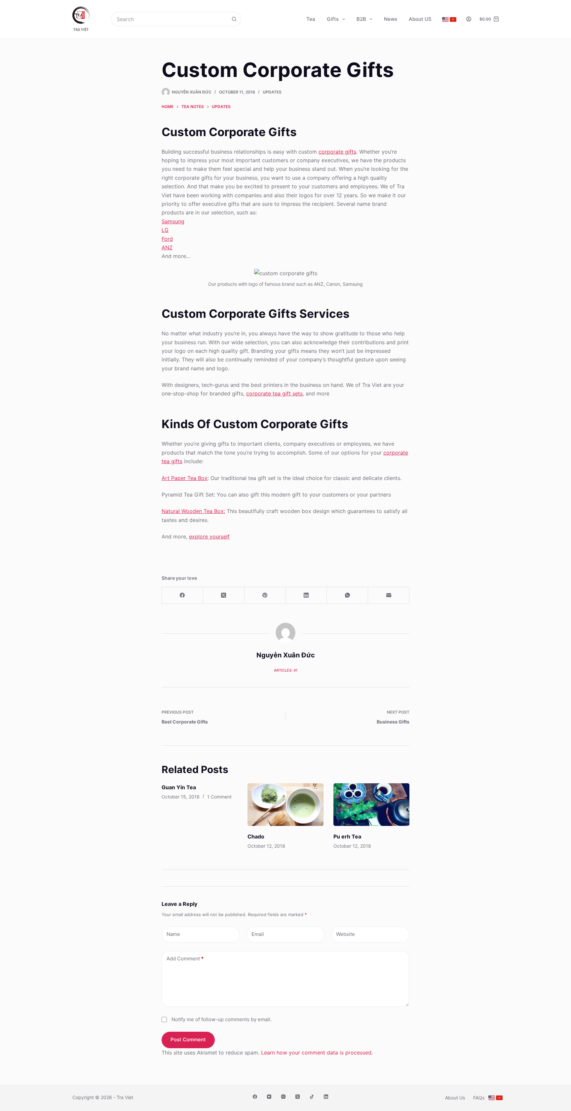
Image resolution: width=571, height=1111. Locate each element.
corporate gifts (337, 151)
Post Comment (188, 1039)
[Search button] (234, 19)
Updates (272, 92)
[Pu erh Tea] (371, 804)
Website (345, 934)
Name (173, 934)
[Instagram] (283, 1096)
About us (455, 1097)
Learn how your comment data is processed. (317, 1052)
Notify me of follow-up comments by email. (221, 1019)
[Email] (388, 595)
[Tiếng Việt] (453, 19)
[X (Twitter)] (224, 595)
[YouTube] (269, 1096)
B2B (361, 19)
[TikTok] (312, 1096)
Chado (255, 836)
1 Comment (219, 796)
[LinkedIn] (306, 595)
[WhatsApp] (347, 595)
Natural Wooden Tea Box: (193, 511)
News (390, 19)
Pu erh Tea (347, 836)
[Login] (468, 19)
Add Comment (185, 958)
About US (420, 19)
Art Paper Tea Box (185, 478)
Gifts (333, 19)
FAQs (478, 1097)
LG (165, 230)
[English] (445, 19)
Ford (167, 239)
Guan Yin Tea (179, 787)
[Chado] (285, 804)
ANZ (167, 247)
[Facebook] (182, 595)
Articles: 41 (285, 670)
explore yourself (209, 536)
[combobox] (169, 19)
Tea (310, 19)
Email (257, 934)
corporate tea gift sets (274, 393)
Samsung (173, 221)
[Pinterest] (265, 595)
